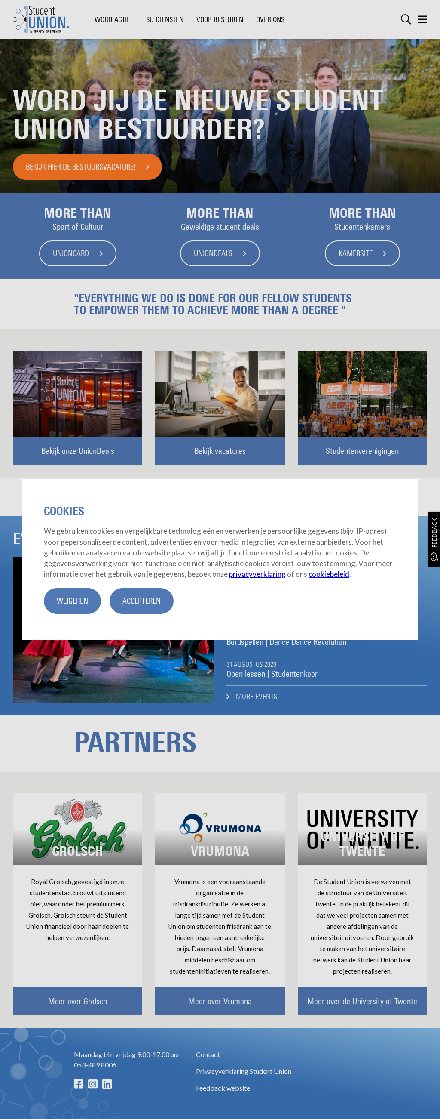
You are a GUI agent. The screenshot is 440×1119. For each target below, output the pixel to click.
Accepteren (141, 601)
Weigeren (72, 601)
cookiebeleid (329, 574)
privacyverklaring (257, 574)
